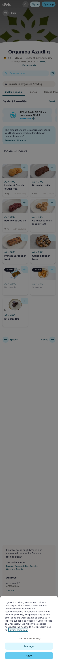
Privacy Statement (18, 630)
